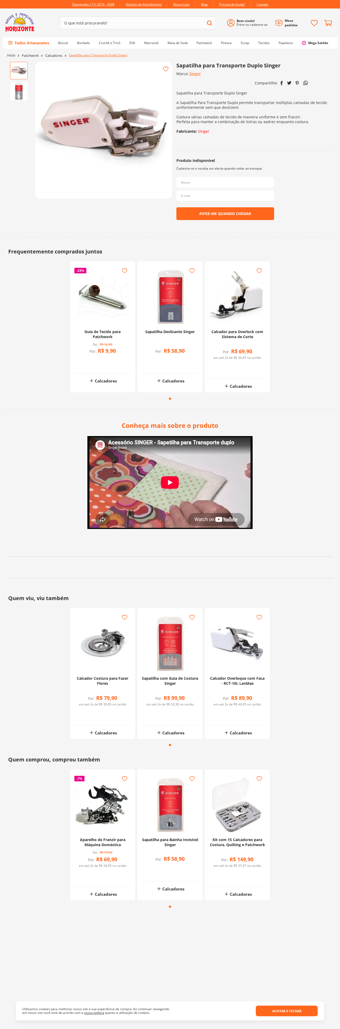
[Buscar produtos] (209, 23)
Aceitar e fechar (286, 1011)
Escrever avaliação (170, 588)
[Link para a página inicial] (11, 55)
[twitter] (289, 83)
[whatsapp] (305, 83)
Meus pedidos (291, 22)
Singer (195, 73)
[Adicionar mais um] (89, 360)
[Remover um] (89, 364)
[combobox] (138, 22)
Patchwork (30, 56)
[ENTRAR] (249, 22)
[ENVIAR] (225, 213)
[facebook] (281, 83)
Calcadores (53, 56)
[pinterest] (297, 83)
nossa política (94, 1012)
